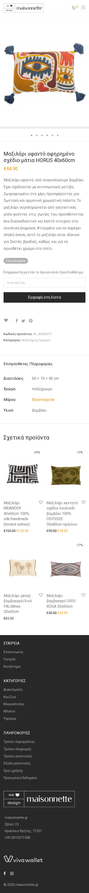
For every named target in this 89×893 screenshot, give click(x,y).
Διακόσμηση (13, 689)
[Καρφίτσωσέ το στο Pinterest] (31, 321)
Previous (4, 71)
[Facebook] (5, 873)
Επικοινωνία (13, 652)
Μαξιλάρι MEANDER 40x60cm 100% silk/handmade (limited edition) (17, 514)
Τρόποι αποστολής (18, 756)
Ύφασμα (44, 340)
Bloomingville (43, 399)
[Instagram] (12, 873)
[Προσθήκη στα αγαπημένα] (8, 320)
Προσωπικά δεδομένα (20, 778)
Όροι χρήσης (13, 771)
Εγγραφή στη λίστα (44, 297)
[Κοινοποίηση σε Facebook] (16, 321)
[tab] (44, 364)
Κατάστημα (12, 666)
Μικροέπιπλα (14, 704)
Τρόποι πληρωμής (18, 749)
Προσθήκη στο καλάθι (18, 531)
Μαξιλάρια (29, 340)
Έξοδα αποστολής (17, 763)
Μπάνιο (9, 711)
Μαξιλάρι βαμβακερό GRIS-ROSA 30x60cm (62, 601)
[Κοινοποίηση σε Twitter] (23, 321)
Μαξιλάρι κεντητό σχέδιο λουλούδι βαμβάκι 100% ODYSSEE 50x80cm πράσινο (62, 514)
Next (84, 71)
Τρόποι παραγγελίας (19, 742)
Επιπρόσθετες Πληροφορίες (28, 364)
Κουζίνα (10, 697)
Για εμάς (10, 659)
